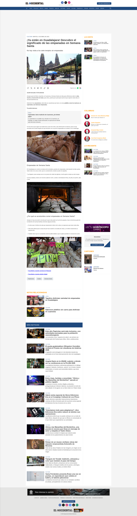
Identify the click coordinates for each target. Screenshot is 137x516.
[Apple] (73, 505)
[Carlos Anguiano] (87, 124)
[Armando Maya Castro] (87, 131)
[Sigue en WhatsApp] (78, 88)
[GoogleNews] (70, 505)
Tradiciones (31, 278)
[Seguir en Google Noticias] (80, 88)
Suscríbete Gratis (97, 245)
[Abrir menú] (27, 8)
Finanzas (51, 8)
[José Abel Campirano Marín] (87, 139)
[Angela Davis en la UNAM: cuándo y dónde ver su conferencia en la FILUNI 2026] (35, 366)
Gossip (68, 8)
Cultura (73, 8)
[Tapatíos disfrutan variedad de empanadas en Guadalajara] (35, 300)
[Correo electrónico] (41, 88)
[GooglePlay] (77, 505)
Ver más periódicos (104, 3)
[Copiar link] (44, 88)
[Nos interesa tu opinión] (68, 492)
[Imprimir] (48, 88)
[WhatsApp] (35, 88)
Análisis (57, 8)
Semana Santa (48, 278)
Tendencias (80, 8)
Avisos (97, 8)
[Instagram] (69, 2)
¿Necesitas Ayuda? (68, 501)
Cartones (62, 8)
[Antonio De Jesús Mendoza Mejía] (87, 116)
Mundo (46, 8)
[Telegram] (38, 88)
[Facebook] (62, 2)
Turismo (86, 8)
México (41, 8)
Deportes (91, 8)
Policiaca (36, 8)
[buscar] (110, 8)
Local (30, 8)
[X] (65, 2)
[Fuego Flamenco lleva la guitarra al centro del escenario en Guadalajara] (88, 166)
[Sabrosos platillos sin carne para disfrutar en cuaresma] (35, 312)
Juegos (102, 8)
